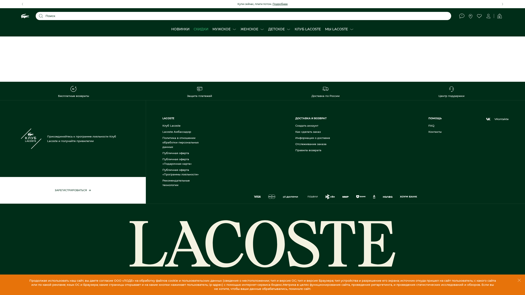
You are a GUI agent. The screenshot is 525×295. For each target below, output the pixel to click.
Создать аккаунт (306, 125)
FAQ (431, 125)
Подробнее (280, 4)
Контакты (435, 131)
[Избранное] (479, 15)
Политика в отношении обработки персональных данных (180, 142)
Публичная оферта (175, 153)
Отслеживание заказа (310, 144)
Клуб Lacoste (171, 125)
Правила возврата (308, 150)
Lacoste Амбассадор (176, 131)
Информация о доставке (312, 138)
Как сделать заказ (308, 131)
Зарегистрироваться (71, 190)
